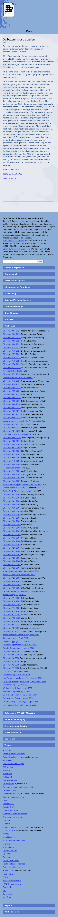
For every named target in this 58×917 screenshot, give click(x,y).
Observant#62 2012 (12, 411)
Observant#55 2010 (12, 441)
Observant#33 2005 (12, 531)
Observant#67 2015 (12, 394)
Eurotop (6, 824)
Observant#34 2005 (12, 528)
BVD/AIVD (7, 777)
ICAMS (6, 834)
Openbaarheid (11, 274)
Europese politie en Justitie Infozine (18, 434)
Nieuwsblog (10, 293)
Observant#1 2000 (11, 668)
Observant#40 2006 (12, 504)
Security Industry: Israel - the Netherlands (21, 421)
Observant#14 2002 (12, 608)
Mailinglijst (10, 739)
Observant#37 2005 (12, 518)
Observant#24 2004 (12, 561)
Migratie (6, 844)
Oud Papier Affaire (11, 860)
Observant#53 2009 (12, 448)
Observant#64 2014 (12, 404)
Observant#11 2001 (11, 618)
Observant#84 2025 (12, 331)
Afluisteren (7, 760)
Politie (5, 877)
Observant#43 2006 (12, 494)
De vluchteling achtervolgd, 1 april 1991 (20, 701)
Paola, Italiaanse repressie (14, 864)
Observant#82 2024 (12, 337)
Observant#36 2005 (12, 521)
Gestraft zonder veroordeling (15, 511)
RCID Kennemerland (12, 884)
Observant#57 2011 (11, 431)
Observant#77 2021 (12, 354)
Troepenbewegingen (14, 306)
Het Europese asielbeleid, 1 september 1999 (23, 678)
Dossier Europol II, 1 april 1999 (16, 675)
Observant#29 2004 (12, 544)
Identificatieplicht (10, 837)
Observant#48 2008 (12, 464)
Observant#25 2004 (12, 558)
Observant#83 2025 (12, 334)
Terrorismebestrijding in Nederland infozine (22, 484)
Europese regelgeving (12, 817)
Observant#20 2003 (12, 581)
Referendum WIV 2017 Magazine (20, 713)
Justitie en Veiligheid (15, 281)
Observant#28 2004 (12, 548)
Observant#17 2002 (12, 598)
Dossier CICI (8, 803)
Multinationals (9, 847)
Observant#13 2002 (12, 611)
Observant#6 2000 (11, 651)
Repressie (7, 887)
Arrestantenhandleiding (13, 371)
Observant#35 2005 (12, 524)
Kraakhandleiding (13, 732)
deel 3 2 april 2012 (11, 178)
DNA (5, 800)
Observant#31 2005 (12, 538)
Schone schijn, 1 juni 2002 (14, 594)
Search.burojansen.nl (15, 268)
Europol (6, 820)
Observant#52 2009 (12, 451)
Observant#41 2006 (12, 501)
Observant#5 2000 (11, 655)
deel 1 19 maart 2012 (13, 169)
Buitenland (7, 773)
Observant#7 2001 (11, 631)
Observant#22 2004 (12, 568)
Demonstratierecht (11, 794)
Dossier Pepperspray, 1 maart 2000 (18, 648)
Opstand (6, 857)
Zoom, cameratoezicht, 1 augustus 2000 (21, 635)
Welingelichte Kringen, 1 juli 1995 (17, 688)
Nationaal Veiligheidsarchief (18, 300)
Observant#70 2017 (12, 384)
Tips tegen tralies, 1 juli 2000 (15, 638)
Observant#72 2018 (12, 374)
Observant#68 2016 (12, 391)
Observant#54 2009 (12, 444)
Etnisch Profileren (10, 810)
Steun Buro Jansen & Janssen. (16, 249)
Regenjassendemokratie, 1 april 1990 (19, 705)
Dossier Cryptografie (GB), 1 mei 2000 (20, 645)
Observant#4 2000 (11, 658)
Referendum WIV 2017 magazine (18, 377)
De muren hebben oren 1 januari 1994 (20, 695)
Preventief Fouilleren (12, 880)
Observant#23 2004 (12, 564)
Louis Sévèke (9, 830)
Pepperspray (8, 874)
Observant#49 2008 (12, 461)
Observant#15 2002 (12, 605)
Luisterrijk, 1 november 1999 (15, 671)
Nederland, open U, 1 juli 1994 (16, 691)
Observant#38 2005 (12, 514)
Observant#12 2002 (12, 615)
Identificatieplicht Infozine (14, 468)
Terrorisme (7, 894)
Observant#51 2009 (12, 454)
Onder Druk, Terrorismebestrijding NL (19, 491)
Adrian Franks (9, 757)
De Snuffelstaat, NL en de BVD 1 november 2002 (24, 591)
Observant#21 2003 (12, 578)
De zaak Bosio (9, 790)
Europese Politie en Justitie (15, 814)
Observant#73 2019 (12, 367)
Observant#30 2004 (12, 541)
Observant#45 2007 (12, 478)
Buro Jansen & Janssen (13, 240)
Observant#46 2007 (12, 474)
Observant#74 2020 (12, 364)
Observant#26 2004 (12, 554)
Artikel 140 (7, 770)
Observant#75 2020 (12, 361)
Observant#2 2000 (11, 665)
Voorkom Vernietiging (15, 719)
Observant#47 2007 (12, 471)
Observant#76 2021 (12, 357)
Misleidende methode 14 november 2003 (21, 571)
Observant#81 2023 (12, 341)
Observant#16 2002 (12, 601)
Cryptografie (8, 784)
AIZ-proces (8, 767)
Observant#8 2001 (11, 628)
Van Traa (7, 897)
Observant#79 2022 (12, 347)
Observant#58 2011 (11, 428)
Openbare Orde (10, 850)
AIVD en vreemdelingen (13, 763)
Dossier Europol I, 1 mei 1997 (16, 685)
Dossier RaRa (9, 807)
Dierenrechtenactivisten (13, 797)
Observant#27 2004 (12, 551)
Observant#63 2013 (12, 407)
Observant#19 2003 (12, 584)
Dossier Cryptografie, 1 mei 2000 (17, 641)
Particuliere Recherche (13, 867)
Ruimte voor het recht (12, 488)
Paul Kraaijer (8, 870)
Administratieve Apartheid (14, 754)
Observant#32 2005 (12, 534)
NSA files (9, 319)
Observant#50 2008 (12, 458)
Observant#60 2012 (12, 418)
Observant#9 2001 (11, 625)
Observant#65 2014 (12, 401)
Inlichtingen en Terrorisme (17, 287)
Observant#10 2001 (12, 621)
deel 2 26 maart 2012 (12, 174)
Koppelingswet (9, 827)
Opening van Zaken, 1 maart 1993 (18, 698)
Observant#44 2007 (12, 481)
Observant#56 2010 (12, 437)
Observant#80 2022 (12, 344)
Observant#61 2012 (12, 414)
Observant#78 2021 (12, 351)
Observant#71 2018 (12, 381)
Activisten (7, 750)
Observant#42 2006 (12, 498)
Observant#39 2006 (12, 508)
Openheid (7, 854)
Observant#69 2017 (12, 387)
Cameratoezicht (10, 780)
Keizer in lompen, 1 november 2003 (19, 574)
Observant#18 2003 (12, 588)
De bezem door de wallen (19, 39)
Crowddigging (11, 313)
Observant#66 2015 (12, 397)
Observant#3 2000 (11, 661)
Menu (29, 31)
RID (4, 890)
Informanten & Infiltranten (14, 840)
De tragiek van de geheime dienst (18, 787)
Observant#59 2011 (11, 424)
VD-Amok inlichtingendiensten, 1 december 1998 (24, 681)
